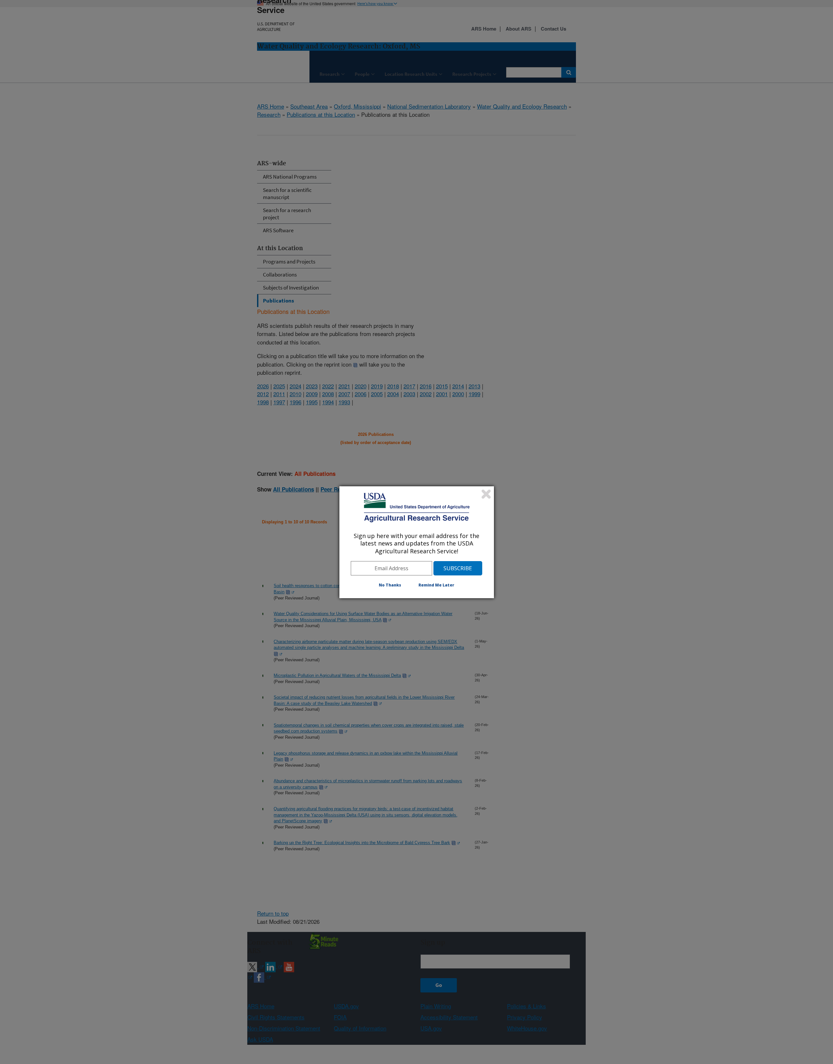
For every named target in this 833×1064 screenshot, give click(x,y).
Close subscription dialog (486, 494)
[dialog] (416, 542)
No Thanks (390, 585)
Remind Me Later (436, 585)
